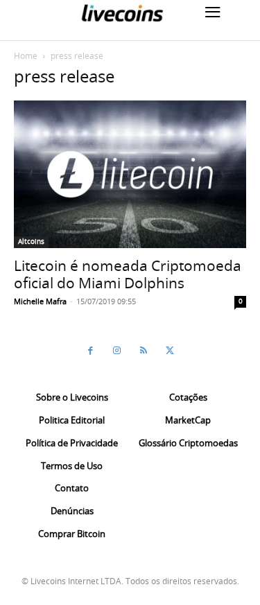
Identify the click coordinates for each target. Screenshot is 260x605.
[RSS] (144, 351)
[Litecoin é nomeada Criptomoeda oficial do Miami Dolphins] (130, 174)
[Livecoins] (122, 12)
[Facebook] (91, 351)
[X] (170, 351)
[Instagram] (117, 351)
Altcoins (31, 241)
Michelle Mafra (40, 301)
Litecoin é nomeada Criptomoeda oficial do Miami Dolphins (127, 274)
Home (25, 55)
